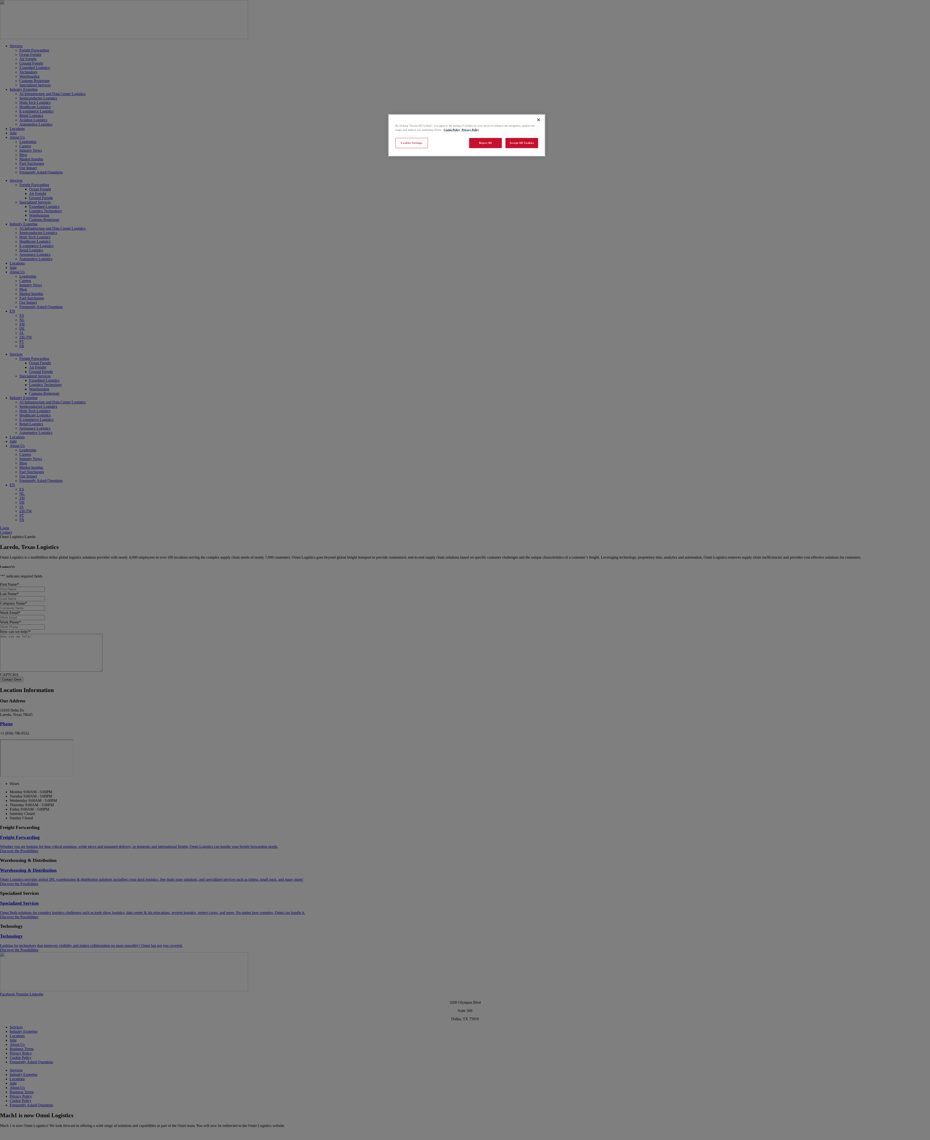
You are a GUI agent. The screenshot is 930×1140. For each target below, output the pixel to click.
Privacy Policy (470, 129)
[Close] (538, 119)
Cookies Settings (411, 142)
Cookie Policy (452, 129)
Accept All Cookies (522, 142)
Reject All (485, 142)
